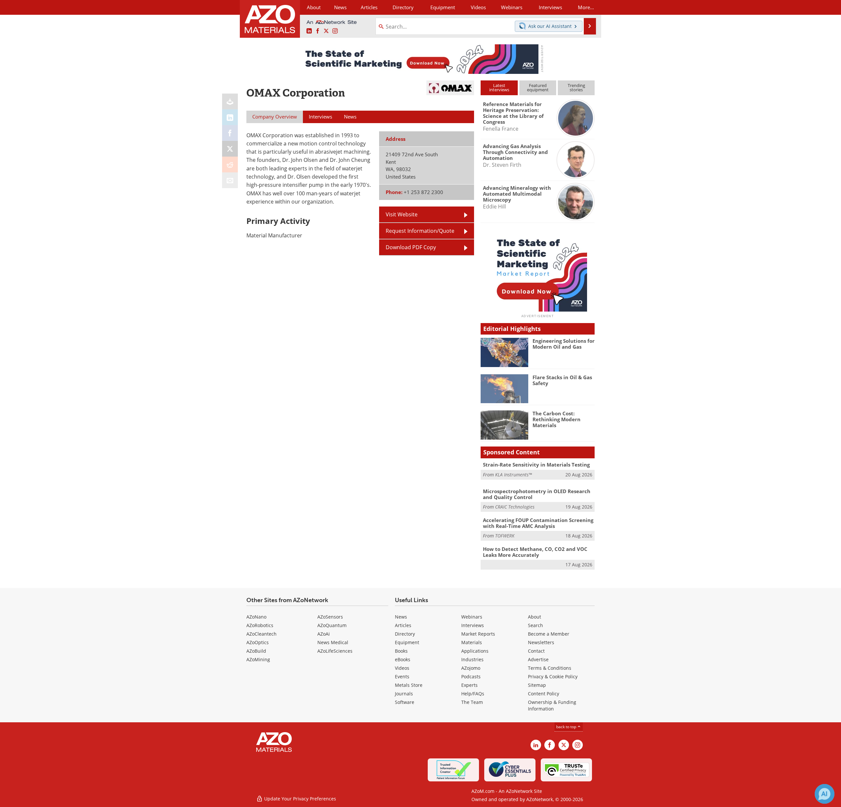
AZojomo (470, 668)
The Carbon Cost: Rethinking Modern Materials (556, 419)
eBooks (402, 659)
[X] (230, 149)
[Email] (230, 180)
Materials (471, 642)
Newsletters (541, 642)
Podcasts (471, 676)
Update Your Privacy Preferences (299, 799)
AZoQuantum (332, 625)
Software (404, 702)
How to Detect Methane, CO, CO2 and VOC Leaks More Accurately (535, 552)
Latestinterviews (499, 87)
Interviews (472, 625)
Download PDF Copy (411, 247)
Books (401, 651)
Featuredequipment (538, 87)
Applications (475, 651)
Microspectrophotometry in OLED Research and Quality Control (536, 494)
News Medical (332, 642)
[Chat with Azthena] (824, 794)
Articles (403, 625)
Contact (536, 651)
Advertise (538, 659)
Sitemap (537, 685)
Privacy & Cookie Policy (553, 676)
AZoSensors (330, 617)
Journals (404, 693)
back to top (566, 727)
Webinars (471, 617)
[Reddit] (230, 164)
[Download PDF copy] (230, 101)
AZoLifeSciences (334, 651)
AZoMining (258, 659)
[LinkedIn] (230, 117)
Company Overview (274, 116)
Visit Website (402, 214)
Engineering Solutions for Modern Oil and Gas (564, 344)
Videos (402, 668)
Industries (472, 659)
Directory (403, 7)
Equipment (407, 642)
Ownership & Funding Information (552, 705)
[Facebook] (230, 133)
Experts (469, 685)
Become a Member (548, 634)
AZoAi (323, 634)
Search (535, 625)
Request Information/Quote (420, 230)
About (534, 617)
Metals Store (408, 685)
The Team (472, 702)
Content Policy (543, 693)
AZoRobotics (259, 625)
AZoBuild (256, 651)
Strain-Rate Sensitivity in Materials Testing (536, 464)
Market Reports (478, 634)
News (401, 617)
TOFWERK (504, 536)
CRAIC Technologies (514, 507)
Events (402, 676)
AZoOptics (257, 642)
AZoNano (256, 617)
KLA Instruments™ (513, 474)
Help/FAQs (472, 693)
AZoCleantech (261, 634)
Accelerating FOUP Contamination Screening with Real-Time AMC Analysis (538, 523)
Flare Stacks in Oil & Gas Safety (562, 380)
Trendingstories (576, 87)
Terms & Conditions (549, 668)
